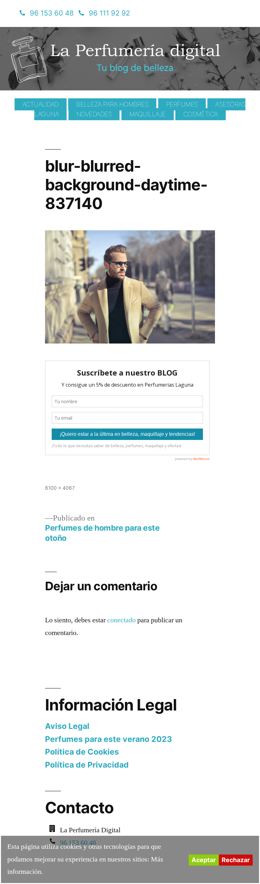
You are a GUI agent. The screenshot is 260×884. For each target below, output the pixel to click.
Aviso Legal (67, 726)
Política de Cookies (82, 751)
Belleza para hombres (112, 104)
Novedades (94, 114)
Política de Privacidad (87, 764)
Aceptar (204, 860)
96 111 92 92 (109, 13)
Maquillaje (147, 114)
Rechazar (236, 860)
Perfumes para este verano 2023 (108, 739)
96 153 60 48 (52, 13)
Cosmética (200, 114)
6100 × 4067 (60, 488)
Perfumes (182, 104)
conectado (121, 620)
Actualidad (41, 104)
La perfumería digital (81, 31)
